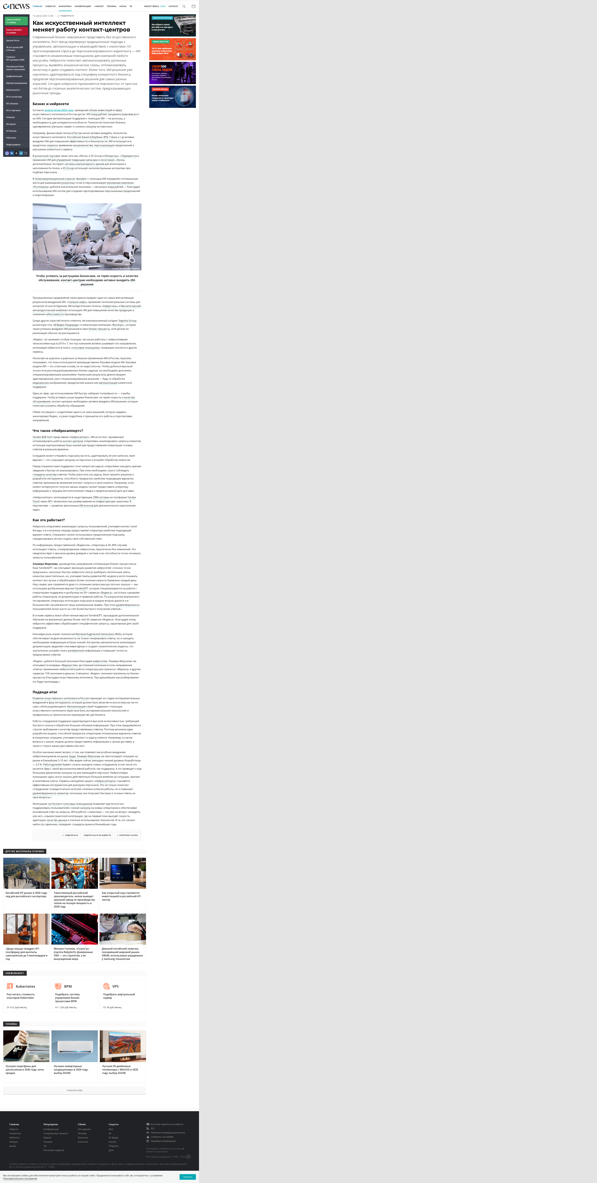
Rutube (112, 1141)
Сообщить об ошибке (162, 1136)
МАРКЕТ (99, 6)
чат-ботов (54, 804)
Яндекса (106, 592)
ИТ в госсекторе (14, 96)
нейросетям (100, 661)
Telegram (113, 1145)
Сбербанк (96, 137)
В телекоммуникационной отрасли (54, 178)
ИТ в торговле (13, 110)
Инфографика (13, 144)
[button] (184, 6)
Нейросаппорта (105, 781)
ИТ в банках (12, 103)
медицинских (41, 382)
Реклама (82, 1133)
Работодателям (52, 764)
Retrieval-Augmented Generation (95, 634)
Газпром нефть (77, 302)
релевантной (76, 650)
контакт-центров (73, 441)
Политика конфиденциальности (168, 1132)
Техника (48, 1141)
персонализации (104, 145)
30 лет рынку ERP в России (14, 48)
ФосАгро (118, 325)
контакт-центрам (73, 280)
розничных (68, 182)
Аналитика (65, 6)
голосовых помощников (77, 804)
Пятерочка (111, 156)
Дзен (111, 1150)
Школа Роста (12, 40)
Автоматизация (76, 706)
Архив (12, 1145)
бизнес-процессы (99, 329)
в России (76, 133)
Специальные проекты (56, 1133)
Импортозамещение (16, 83)
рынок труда (68, 756)
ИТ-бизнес (11, 130)
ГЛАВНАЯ (37, 6)
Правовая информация (163, 1140)
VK (110, 1133)
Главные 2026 (15, 58)
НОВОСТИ (50, 6)
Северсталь (110, 306)
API (50, 501)
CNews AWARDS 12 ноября (14, 31)
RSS (153, 1128)
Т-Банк (113, 137)
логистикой (107, 160)
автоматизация (108, 382)
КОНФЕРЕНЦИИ (83, 6)
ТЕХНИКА (111, 6)
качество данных (57, 820)
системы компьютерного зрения (84, 164)
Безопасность (13, 89)
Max (111, 1129)
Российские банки (78, 137)
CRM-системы (101, 497)
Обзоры (13, 1141)
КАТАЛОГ (173, 6)
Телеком (10, 117)
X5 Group (68, 168)
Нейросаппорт (79, 437)
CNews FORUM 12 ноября (13, 21)
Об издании (84, 1129)
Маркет (48, 1137)
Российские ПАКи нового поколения (15, 68)
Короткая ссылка (128, 835)
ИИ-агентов (86, 505)
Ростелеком (41, 187)
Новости (13, 1129)
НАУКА (122, 6)
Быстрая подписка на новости (167, 1124)
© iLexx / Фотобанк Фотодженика (126, 268)
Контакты (83, 1141)
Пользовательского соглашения (20, 1178)
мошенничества (83, 145)
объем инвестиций (100, 110)
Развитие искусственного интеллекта (55, 698)
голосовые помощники (85, 347)
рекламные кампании (120, 182)
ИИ (102, 118)
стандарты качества (45, 474)
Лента (120, 160)
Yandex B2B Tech (43, 437)
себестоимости (54, 314)
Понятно (187, 1176)
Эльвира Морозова (88, 756)
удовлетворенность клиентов (50, 793)
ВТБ (106, 137)
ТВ (131, 6)
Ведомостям (69, 665)
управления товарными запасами (77, 160)
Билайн (81, 178)
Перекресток (129, 156)
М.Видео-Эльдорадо (66, 325)
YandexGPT (81, 588)
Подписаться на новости (97, 835)
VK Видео (113, 1137)
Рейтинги (11, 137)
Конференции (51, 1129)
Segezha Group (127, 320)
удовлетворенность (128, 605)
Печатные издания (54, 1150)
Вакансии (83, 1137)
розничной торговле (47, 156)
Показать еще (74, 1090)
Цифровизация (14, 76)
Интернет (11, 124)
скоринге (52, 145)
